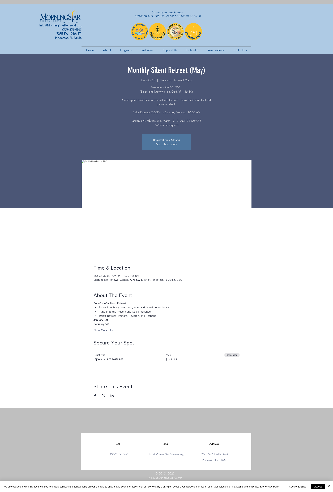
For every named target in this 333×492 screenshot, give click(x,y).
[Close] (329, 486)
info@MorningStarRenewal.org (60, 25)
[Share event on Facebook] (95, 395)
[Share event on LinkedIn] (112, 395)
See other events (166, 144)
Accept (318, 486)
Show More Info (103, 330)
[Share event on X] (103, 395)
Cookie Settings (297, 486)
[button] (147, 50)
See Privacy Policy (269, 486)
